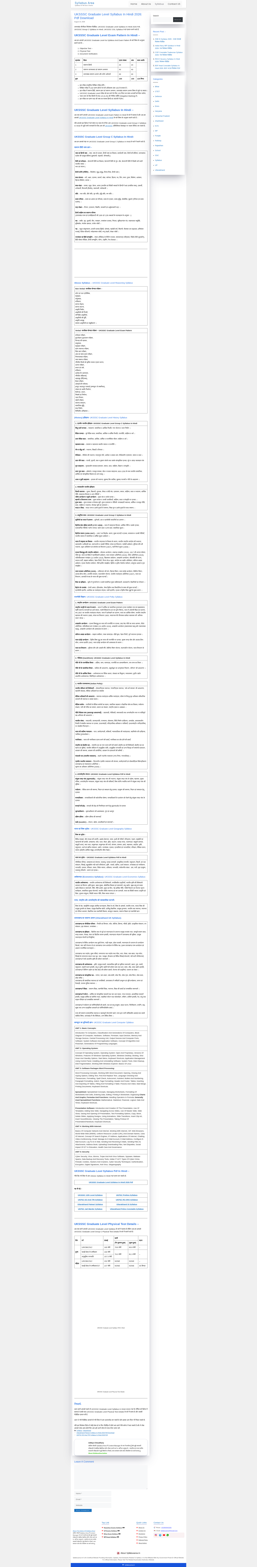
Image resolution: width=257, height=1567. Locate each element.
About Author (143, 1543)
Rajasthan (159, 146)
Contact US (174, 4)
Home (134, 4)
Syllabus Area (84, 3)
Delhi (157, 101)
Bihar (157, 87)
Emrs (157, 106)
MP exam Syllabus (110, 1537)
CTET (157, 91)
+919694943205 (166, 1527)
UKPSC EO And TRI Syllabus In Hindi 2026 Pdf (92, 1435)
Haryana (158, 111)
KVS (157, 126)
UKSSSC (109, 126)
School (158, 150)
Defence (158, 96)
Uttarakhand (87, 1430)
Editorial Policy (143, 1540)
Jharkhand (159, 121)
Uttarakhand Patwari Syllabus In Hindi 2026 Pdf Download (95, 1433)
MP (156, 131)
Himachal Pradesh (162, 116)
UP (156, 165)
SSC (157, 155)
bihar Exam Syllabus (111, 1534)
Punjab (158, 136)
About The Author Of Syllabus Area (84, 1531)
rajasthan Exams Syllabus (113, 1527)
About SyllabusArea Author (97, 1453)
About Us (146, 4)
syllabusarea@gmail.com (169, 1530)
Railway (158, 141)
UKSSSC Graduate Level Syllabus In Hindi (96, 118)
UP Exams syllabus (110, 1531)
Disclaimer (142, 1534)
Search (156, 16)
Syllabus (159, 4)
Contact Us (142, 1530)
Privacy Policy (143, 1537)
